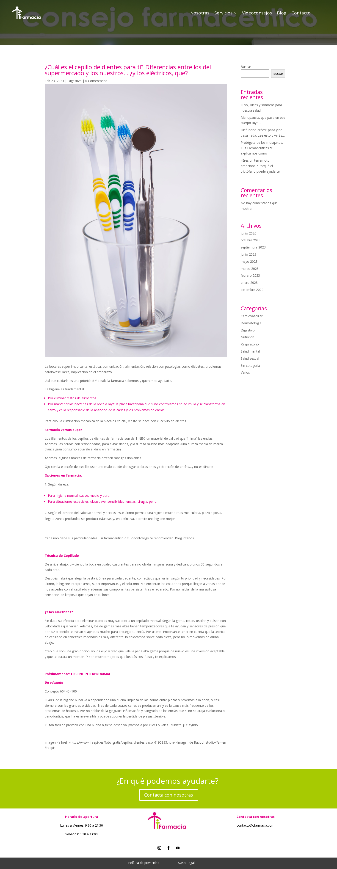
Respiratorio (250, 344)
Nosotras (199, 13)
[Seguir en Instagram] (159, 848)
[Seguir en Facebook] (168, 848)
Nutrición (247, 337)
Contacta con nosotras (168, 795)
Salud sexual (250, 358)
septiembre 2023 (253, 247)
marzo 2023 (250, 268)
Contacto (301, 13)
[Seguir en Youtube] (177, 848)
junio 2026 (248, 233)
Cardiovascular (251, 316)
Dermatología (251, 323)
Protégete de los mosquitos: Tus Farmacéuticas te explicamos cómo (262, 148)
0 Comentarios (96, 81)
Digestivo (75, 81)
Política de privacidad (143, 863)
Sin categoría (250, 365)
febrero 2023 (250, 275)
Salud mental (250, 351)
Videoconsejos (257, 13)
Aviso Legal (186, 863)
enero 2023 (249, 282)
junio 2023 (248, 254)
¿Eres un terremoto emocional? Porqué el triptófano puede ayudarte (260, 166)
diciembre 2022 (252, 289)
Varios (245, 372)
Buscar (246, 66)
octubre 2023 (250, 240)
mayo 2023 (249, 261)
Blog (281, 13)
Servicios (223, 13)
